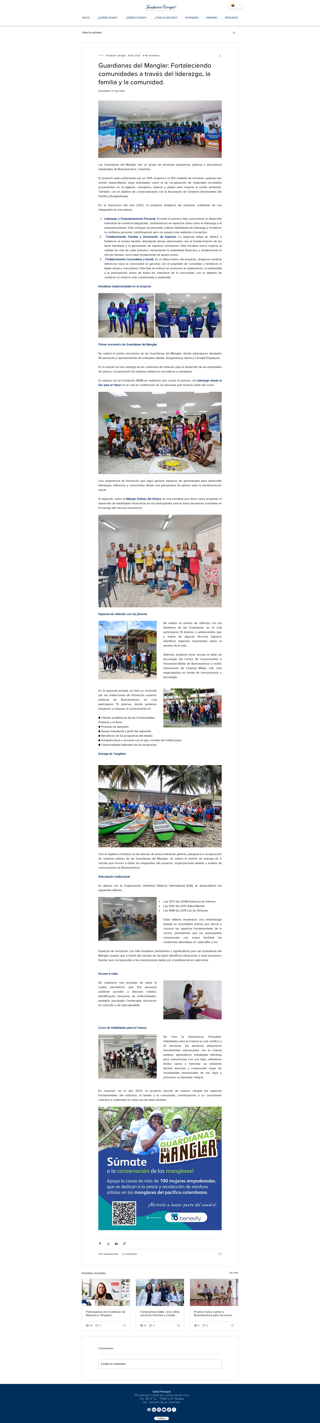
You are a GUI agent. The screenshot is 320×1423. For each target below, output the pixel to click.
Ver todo (233, 1272)
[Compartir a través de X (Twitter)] (108, 1243)
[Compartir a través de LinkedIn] (116, 1243)
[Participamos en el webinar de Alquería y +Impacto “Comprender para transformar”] (106, 1292)
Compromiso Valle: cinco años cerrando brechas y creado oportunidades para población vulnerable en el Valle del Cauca (160, 1313)
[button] (234, 32)
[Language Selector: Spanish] (236, 5)
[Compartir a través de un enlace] (124, 1243)
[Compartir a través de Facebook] (100, 1243)
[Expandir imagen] (126, 315)
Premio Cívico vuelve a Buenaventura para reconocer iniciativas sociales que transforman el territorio (213, 1313)
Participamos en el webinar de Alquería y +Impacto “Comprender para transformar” (105, 1313)
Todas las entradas (92, 32)
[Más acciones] (220, 55)
